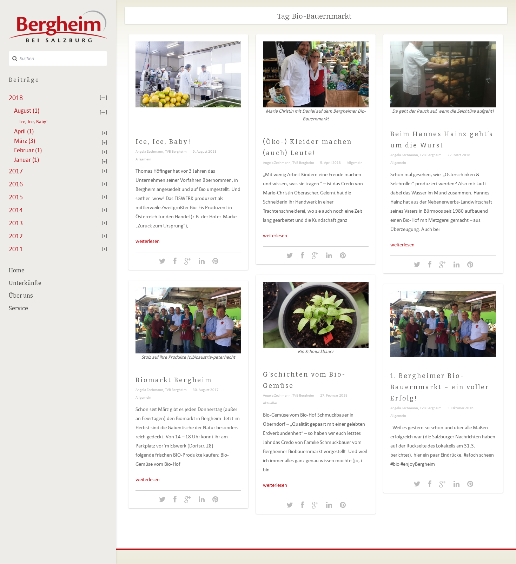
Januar (26, 160)
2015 (16, 197)
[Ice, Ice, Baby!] (162, 261)
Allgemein (143, 159)
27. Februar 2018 (334, 395)
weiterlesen (147, 241)
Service (18, 308)
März (24, 141)
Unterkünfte (25, 283)
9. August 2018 (205, 151)
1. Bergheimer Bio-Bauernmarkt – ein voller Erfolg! (439, 387)
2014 (16, 210)
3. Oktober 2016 (461, 407)
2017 (16, 171)
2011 (16, 249)
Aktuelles (270, 402)
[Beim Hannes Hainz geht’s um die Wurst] (417, 264)
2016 (16, 184)
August (26, 110)
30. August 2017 (206, 389)
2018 (16, 97)
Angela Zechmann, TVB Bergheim (161, 151)
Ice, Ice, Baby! (33, 122)
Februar (28, 150)
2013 (16, 223)
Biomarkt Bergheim (173, 380)
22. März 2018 (459, 154)
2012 (16, 236)
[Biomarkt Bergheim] (162, 499)
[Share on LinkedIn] (201, 261)
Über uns (21, 295)
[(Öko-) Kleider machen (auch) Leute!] (290, 255)
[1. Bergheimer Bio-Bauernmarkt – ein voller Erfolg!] (417, 484)
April (24, 131)
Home (17, 270)
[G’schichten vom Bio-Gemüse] (290, 505)
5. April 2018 (330, 162)
